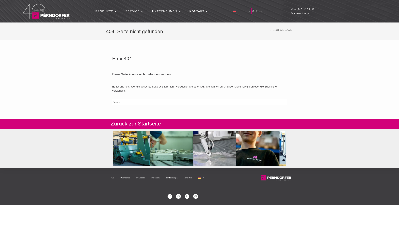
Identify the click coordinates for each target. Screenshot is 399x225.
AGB (112, 178)
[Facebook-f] (170, 196)
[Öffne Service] (142, 11)
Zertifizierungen (172, 178)
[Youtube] (195, 196)
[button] (241, 11)
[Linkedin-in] (187, 196)
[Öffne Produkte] (115, 11)
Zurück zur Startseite (136, 124)
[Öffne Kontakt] (206, 11)
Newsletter (188, 178)
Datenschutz (125, 178)
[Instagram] (178, 196)
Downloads (140, 178)
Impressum (155, 178)
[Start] (271, 30)
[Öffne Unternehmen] (179, 11)
